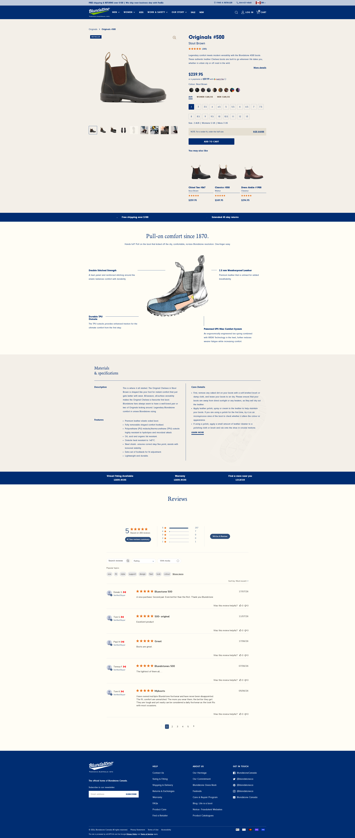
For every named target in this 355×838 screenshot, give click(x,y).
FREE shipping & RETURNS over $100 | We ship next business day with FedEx (126, 3)
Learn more (197, 432)
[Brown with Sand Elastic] (214, 90)
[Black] (197, 90)
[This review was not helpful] (245, 605)
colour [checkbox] (167, 574)
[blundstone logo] (99, 12)
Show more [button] (178, 574)
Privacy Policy (132, 834)
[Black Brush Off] (209, 90)
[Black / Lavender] (238, 90)
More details (260, 68)
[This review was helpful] (240, 605)
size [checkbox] (109, 574)
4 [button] (182, 726)
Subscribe (131, 794)
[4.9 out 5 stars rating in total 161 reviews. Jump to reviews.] (220, 196)
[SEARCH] (237, 12)
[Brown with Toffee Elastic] (220, 90)
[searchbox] (116, 561)
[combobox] (144, 560)
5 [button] (188, 726)
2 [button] (172, 726)
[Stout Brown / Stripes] (226, 90)
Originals (93, 29)
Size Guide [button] (258, 132)
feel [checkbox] (151, 574)
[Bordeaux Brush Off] (203, 90)
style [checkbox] (123, 574)
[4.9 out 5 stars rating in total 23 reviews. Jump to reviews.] (247, 196)
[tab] (205, 97)
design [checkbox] (142, 574)
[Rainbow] (232, 90)
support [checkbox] (132, 574)
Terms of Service (147, 834)
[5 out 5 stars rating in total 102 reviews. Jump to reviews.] (194, 196)
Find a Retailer (224, 3)
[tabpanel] (114, 275)
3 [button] (177, 726)
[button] (227, 79)
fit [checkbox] (116, 574)
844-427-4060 (245, 3)
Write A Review (220, 536)
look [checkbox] (158, 574)
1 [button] (167, 726)
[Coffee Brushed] (191, 90)
